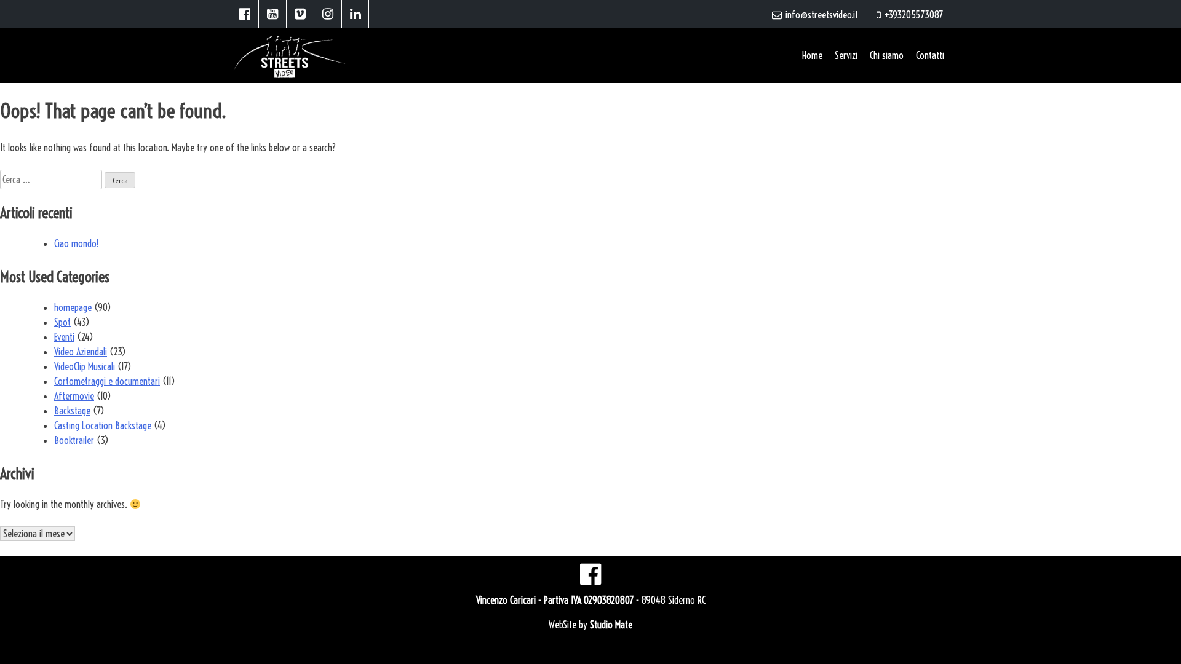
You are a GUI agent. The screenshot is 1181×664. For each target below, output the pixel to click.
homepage (73, 307)
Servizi (846, 55)
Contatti (930, 55)
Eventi (64, 337)
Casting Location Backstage (102, 425)
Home (812, 55)
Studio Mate (611, 625)
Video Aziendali (80, 352)
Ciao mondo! (76, 243)
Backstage (72, 411)
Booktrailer (74, 440)
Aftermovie (74, 396)
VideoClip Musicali (84, 366)
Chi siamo (887, 55)
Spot (62, 322)
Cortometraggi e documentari (107, 381)
